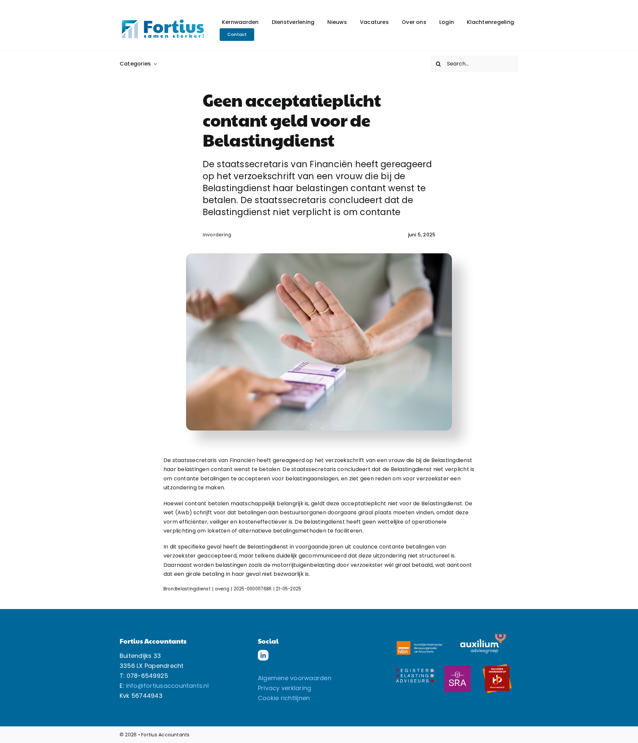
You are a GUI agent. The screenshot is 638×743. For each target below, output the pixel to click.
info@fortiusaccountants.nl (167, 685)
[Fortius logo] (163, 20)
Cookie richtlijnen (284, 698)
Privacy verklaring (284, 688)
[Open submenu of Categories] (154, 63)
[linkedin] (263, 655)
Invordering (217, 234)
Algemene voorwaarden (294, 678)
